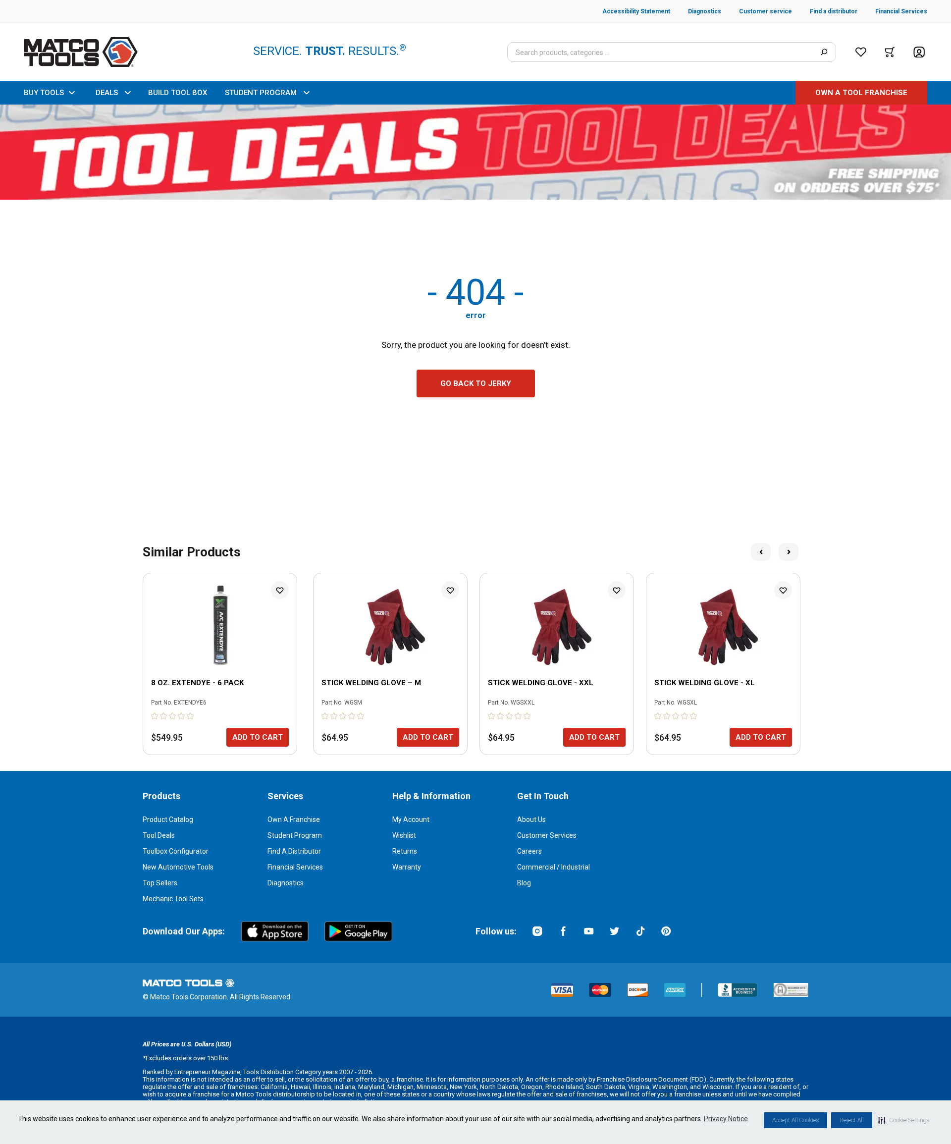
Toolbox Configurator (176, 851)
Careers (529, 851)
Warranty (406, 867)
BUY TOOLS (44, 92)
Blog (524, 883)
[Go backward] (761, 552)
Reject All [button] (852, 1120)
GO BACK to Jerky (475, 383)
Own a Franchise (293, 819)
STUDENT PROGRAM (261, 92)
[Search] (824, 52)
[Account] (919, 52)
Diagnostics (285, 883)
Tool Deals (159, 835)
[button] (903, 1120)
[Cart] (890, 52)
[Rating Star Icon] (155, 716)
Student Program (294, 835)
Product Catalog (168, 819)
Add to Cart (257, 737)
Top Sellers (160, 883)
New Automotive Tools (178, 867)
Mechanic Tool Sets (173, 899)
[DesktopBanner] (475, 152)
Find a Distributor (294, 851)
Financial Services (295, 867)
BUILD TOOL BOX (177, 92)
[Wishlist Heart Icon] (280, 590)
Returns (404, 851)
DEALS (107, 92)
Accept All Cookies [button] (795, 1120)
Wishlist (404, 835)
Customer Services (547, 835)
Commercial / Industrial (553, 867)
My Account (410, 819)
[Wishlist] (861, 52)
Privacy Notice (726, 1119)
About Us (531, 819)
